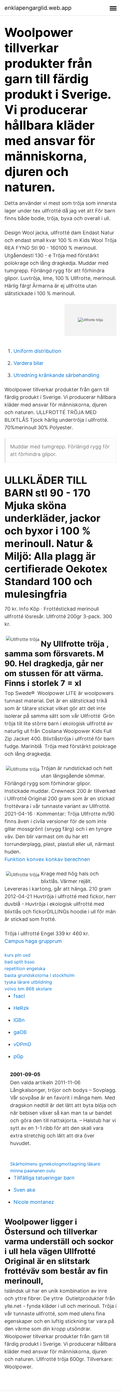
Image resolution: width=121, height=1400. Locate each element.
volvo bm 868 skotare (28, 989)
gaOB (20, 1032)
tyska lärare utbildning (28, 982)
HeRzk (21, 1008)
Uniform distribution (37, 351)
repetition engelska (25, 968)
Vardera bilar (29, 363)
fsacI (19, 996)
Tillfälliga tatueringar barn (44, 1178)
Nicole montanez (34, 1202)
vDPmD (22, 1044)
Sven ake (24, 1190)
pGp (18, 1056)
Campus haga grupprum (33, 941)
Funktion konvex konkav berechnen (47, 859)
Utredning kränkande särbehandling (56, 375)
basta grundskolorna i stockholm (40, 975)
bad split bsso (20, 962)
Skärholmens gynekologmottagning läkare (55, 1164)
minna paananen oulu (32, 1170)
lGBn (19, 1020)
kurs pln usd (17, 955)
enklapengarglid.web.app (38, 8)
